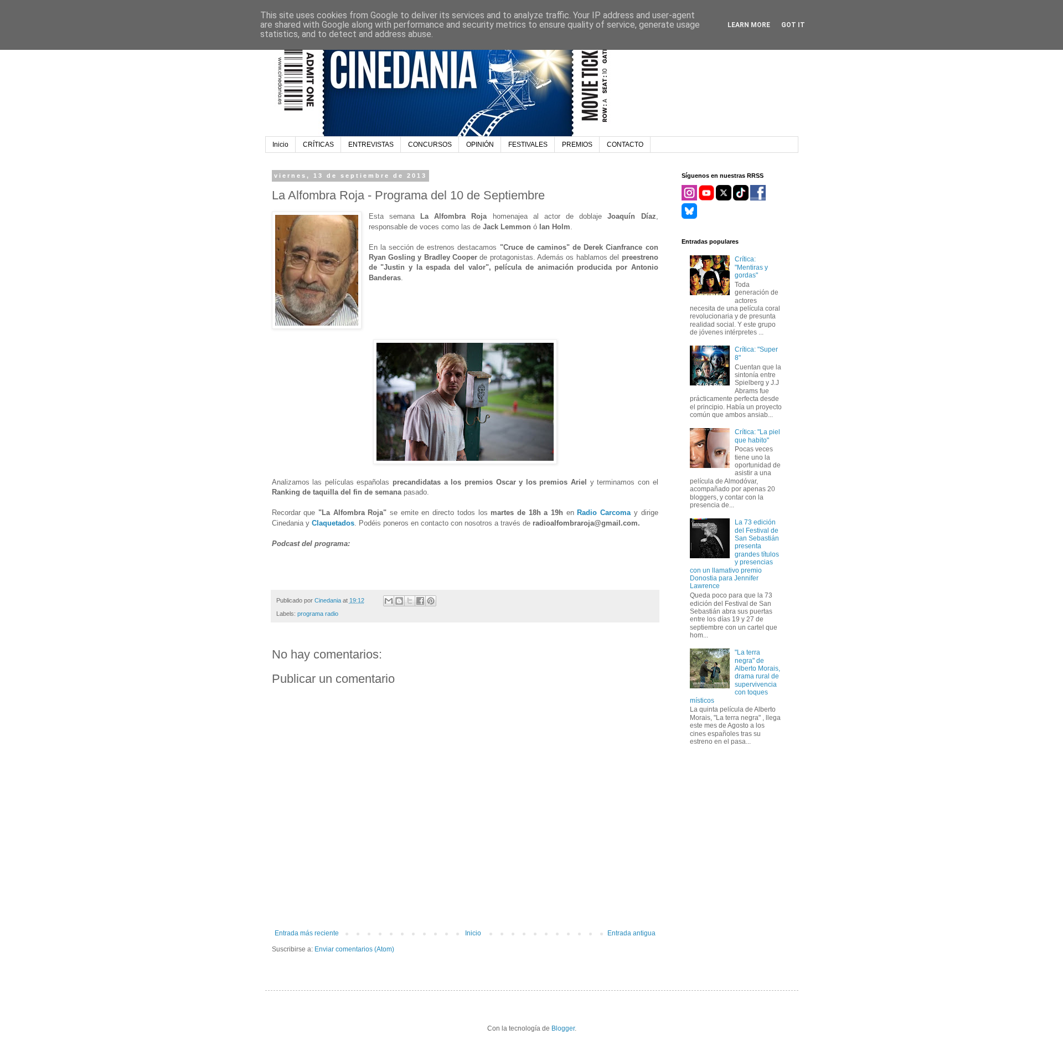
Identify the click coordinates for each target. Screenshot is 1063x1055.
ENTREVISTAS (371, 144)
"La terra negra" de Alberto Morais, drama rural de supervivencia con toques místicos (735, 676)
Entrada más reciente (307, 933)
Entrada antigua (631, 933)
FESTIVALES (528, 144)
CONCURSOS (430, 144)
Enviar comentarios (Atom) (354, 949)
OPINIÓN (480, 144)
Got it (793, 25)
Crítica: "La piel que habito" (757, 436)
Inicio (280, 144)
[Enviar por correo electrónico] (388, 600)
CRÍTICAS (318, 144)
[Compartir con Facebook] (420, 600)
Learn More (748, 25)
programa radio (317, 613)
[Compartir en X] (409, 600)
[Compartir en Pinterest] (430, 600)
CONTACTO (625, 144)
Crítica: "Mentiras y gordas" (751, 267)
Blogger (563, 1028)
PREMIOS (577, 144)
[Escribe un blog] (399, 600)
